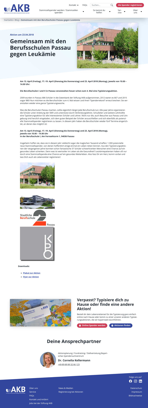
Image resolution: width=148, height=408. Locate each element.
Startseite (8, 20)
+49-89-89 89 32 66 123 (69, 364)
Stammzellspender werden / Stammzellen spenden (58, 11)
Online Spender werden (93, 325)
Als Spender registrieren (130, 5)
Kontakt (72, 5)
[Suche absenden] (112, 5)
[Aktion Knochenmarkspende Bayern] (16, 9)
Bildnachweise (135, 395)
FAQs (84, 5)
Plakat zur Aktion (31, 273)
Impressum (136, 392)
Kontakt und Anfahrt (38, 399)
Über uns (135, 11)
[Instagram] (135, 381)
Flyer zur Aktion (31, 277)
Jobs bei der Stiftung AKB (40, 403)
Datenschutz (136, 388)
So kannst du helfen (99, 11)
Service (120, 11)
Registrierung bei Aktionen (71, 392)
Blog (17, 20)
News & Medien (66, 388)
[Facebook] (130, 381)
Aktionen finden (122, 325)
